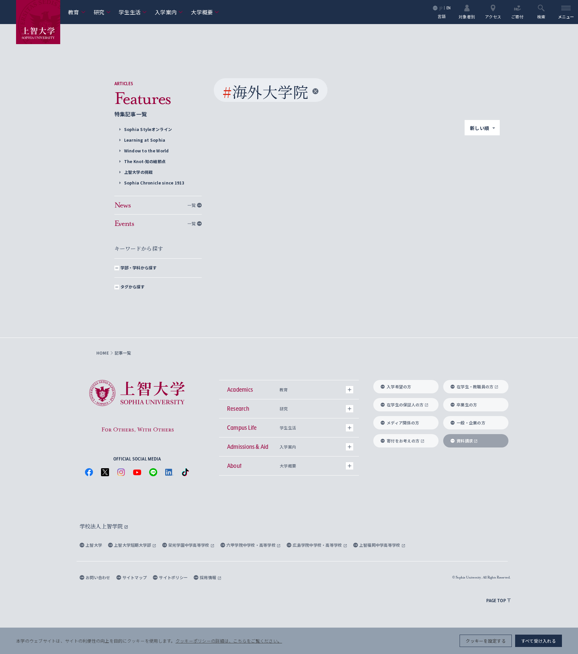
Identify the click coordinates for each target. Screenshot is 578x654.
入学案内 (169, 12)
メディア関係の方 (403, 422)
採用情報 (208, 577)
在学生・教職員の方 (475, 386)
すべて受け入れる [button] (538, 641)
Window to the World (146, 150)
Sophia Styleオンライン (148, 129)
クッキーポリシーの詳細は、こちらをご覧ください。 (229, 641)
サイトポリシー (173, 577)
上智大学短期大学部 (133, 545)
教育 (77, 12)
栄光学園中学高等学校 (189, 545)
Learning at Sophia (145, 140)
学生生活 (133, 12)
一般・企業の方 (471, 422)
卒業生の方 (467, 404)
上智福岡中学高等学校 (380, 545)
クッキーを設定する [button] (485, 641)
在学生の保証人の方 (405, 404)
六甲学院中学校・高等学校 (251, 545)
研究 (102, 12)
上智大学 (94, 545)
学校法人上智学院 (102, 526)
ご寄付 (517, 16)
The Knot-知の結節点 (145, 161)
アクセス (493, 16)
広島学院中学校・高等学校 (318, 545)
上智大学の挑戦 (138, 172)
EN (449, 7)
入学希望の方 (399, 386)
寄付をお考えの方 (403, 440)
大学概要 (205, 12)
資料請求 (465, 440)
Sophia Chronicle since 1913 (154, 182)
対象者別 (467, 16)
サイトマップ (134, 577)
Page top (496, 600)
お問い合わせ (98, 577)
